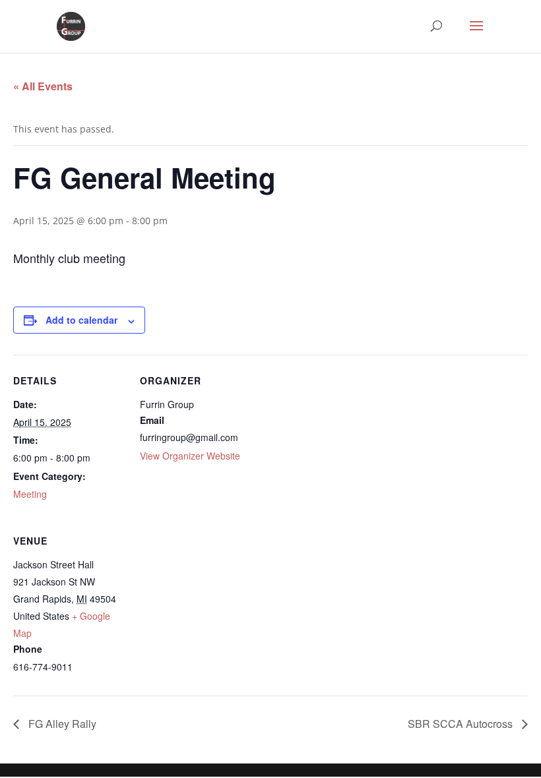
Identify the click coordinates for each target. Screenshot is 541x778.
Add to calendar (81, 319)
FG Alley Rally (61, 723)
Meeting (30, 493)
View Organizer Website (190, 455)
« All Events (43, 86)
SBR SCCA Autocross (461, 723)
